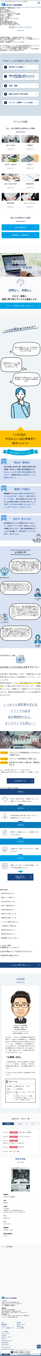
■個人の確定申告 (6, 1347)
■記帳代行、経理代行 (7, 1337)
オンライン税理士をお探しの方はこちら (20, 305)
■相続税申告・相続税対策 (8, 1349)
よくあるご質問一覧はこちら (20, 965)
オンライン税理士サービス (8, 1327)
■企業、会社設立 (6, 1333)
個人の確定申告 (20, 227)
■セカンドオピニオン (7, 1346)
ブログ (33, 1123)
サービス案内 (5, 1331)
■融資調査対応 (5, 1342)
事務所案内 (4, 1324)
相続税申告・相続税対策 (20, 235)
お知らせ (20, 1123)
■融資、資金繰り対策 (7, 1340)
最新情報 (8, 1123)
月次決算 (18, 1322)
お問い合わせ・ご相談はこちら (20, 877)
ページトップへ (39, 1346)
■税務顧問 (4, 1335)
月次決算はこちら (20, 781)
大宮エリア (4, 1326)
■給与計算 (4, 1338)
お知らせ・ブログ (20, 1324)
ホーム (3, 1246)
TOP (3, 1322)
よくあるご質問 (20, 1327)
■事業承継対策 (5, 1344)
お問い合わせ (19, 1326)
